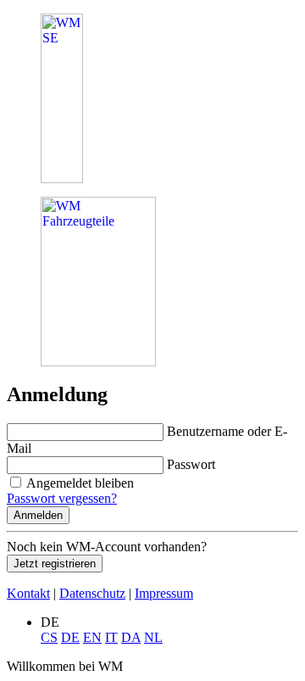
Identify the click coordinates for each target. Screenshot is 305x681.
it (111, 637)
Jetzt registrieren (55, 563)
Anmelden (38, 515)
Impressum (164, 593)
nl (153, 637)
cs (49, 637)
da (131, 637)
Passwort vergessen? (62, 498)
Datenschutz (92, 593)
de (70, 637)
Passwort (191, 464)
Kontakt (28, 593)
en (92, 637)
